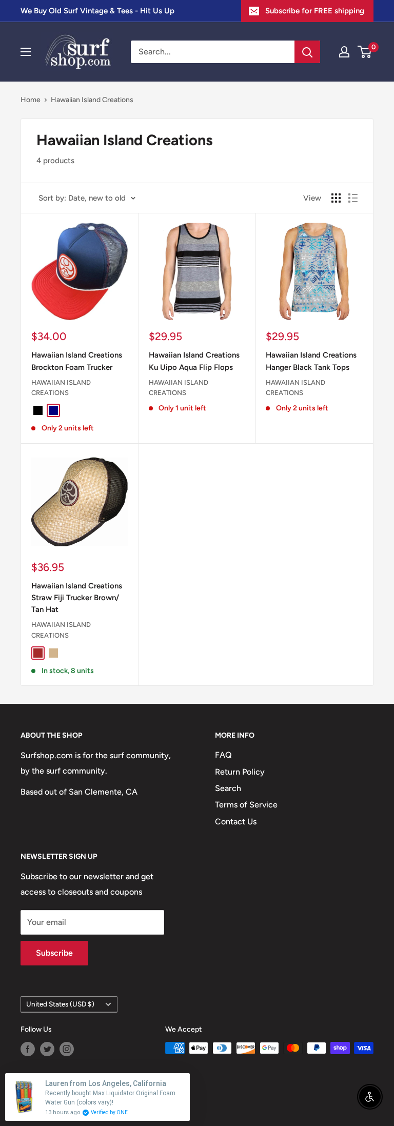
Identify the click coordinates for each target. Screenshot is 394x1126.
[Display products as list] (353, 198)
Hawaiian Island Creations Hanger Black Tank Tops (311, 360)
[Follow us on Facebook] (28, 1049)
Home (31, 99)
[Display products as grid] (336, 198)
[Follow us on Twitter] (47, 1049)
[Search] (307, 52)
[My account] (344, 51)
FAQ (223, 755)
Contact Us (236, 821)
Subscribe (54, 953)
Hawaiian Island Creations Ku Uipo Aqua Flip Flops (194, 360)
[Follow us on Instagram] (67, 1049)
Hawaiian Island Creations (92, 99)
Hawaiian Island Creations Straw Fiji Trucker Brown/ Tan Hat (76, 598)
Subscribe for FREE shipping (314, 10)
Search (228, 788)
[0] (365, 52)
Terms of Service (246, 804)
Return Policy (240, 772)
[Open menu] (26, 52)
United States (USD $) (60, 1004)
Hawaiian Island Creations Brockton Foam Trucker (76, 360)
